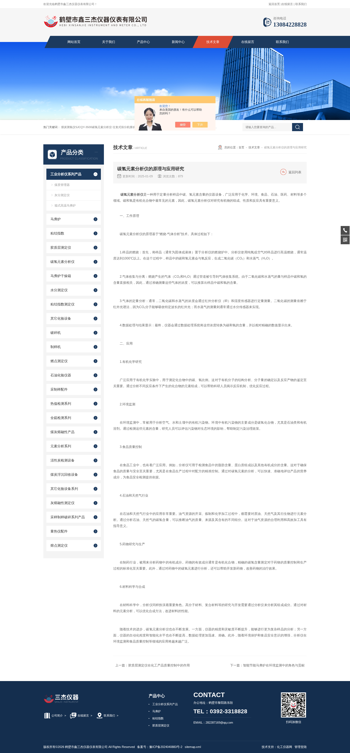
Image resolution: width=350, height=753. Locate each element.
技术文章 (212, 42)
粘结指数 (57, 233)
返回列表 (294, 172)
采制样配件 (59, 389)
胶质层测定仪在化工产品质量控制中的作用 (159, 665)
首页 (241, 147)
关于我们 (108, 42)
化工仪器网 (284, 747)
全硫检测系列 (60, 418)
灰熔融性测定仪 (62, 503)
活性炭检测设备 (62, 460)
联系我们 (301, 4)
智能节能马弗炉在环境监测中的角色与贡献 (274, 665)
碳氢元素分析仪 (62, 262)
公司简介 (57, 715)
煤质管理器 (62, 184)
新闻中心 (178, 42)
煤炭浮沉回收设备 (64, 475)
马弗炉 (55, 219)
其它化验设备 (60, 318)
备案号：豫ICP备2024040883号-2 (159, 747)
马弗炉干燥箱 (60, 276)
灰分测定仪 (62, 195)
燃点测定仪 (59, 361)
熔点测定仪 (59, 545)
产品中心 (143, 42)
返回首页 (274, 4)
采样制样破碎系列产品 (67, 517)
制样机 (55, 347)
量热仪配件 (59, 531)
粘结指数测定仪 (62, 304)
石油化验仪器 (60, 375)
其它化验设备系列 (64, 489)
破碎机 (55, 333)
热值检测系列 (60, 404)
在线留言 (287, 4)
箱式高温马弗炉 (65, 205)
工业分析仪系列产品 (65, 174)
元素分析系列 (60, 446)
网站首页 (73, 42)
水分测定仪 (59, 290)
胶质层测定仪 (60, 248)
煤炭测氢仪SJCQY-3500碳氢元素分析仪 (86, 127)
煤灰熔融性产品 (62, 432)
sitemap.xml (193, 747)
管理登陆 (301, 747)
